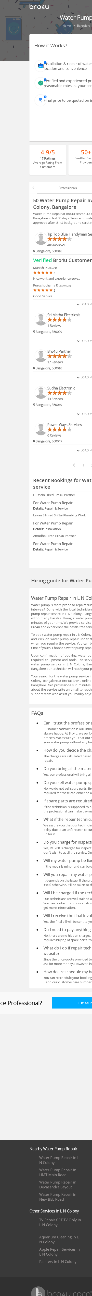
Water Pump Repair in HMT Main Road (57, 1172)
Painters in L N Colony (58, 1261)
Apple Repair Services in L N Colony (59, 1252)
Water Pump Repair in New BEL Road (57, 1197)
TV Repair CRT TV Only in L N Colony (60, 1222)
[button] (33, 188)
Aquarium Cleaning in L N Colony (59, 1239)
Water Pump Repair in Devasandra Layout (57, 1184)
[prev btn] (73, 465)
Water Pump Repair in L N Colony (59, 1160)
